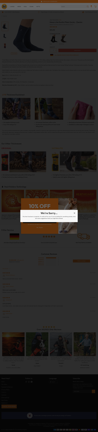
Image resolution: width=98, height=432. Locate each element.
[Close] (74, 213)
